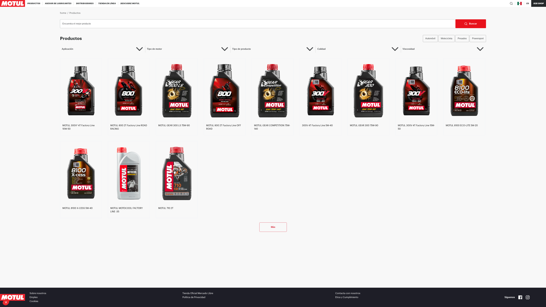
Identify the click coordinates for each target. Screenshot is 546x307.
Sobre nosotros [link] (38, 293)
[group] (454, 38)
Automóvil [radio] (430, 38)
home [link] (63, 13)
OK (47, 293)
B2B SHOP (538, 3)
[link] (107, 3)
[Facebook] (520, 297)
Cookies (34, 301)
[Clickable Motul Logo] (12, 3)
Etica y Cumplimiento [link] (346, 297)
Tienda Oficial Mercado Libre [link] (197, 293)
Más (273, 227)
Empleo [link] (34, 297)
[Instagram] (528, 297)
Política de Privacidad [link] (193, 297)
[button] (6, 302)
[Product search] (511, 3)
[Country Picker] (519, 3)
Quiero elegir (18, 293)
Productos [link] (74, 13)
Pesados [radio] (462, 38)
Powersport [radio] (478, 38)
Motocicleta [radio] (446, 38)
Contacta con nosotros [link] (347, 293)
